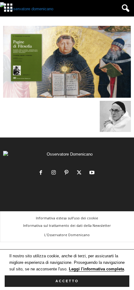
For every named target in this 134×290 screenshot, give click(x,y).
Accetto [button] (67, 281)
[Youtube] (92, 173)
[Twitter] (80, 173)
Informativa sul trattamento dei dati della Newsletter (67, 225)
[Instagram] (55, 173)
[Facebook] (42, 173)
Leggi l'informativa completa (96, 269)
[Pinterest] (67, 173)
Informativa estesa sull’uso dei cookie (67, 218)
